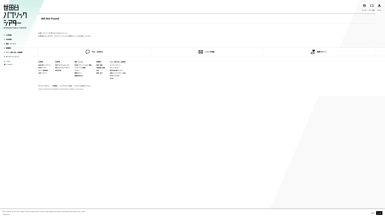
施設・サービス (11, 44)
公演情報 (9, 35)
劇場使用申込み (79, 75)
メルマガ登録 (209, 52)
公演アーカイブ (42, 73)
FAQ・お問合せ (97, 52)
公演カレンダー (42, 67)
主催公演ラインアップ (44, 65)
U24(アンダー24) (114, 75)
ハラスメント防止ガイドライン (82, 86)
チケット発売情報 (43, 70)
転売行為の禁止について (116, 70)
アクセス (379, 10)
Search (9, 61)
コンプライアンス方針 (66, 86)
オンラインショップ (12, 56)
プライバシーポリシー (44, 86)
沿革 (97, 70)
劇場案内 (8, 48)
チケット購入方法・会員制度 (14, 52)
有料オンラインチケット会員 (118, 73)
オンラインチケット (115, 65)
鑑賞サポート (322, 52)
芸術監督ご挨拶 (100, 67)
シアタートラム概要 (80, 67)
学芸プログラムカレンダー (62, 65)
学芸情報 (9, 39)
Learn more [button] (6, 214)
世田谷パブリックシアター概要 (83, 65)
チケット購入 (372, 10)
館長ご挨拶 (99, 65)
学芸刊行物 (58, 70)
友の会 (111, 78)
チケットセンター (115, 67)
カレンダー (364, 10)
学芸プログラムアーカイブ (62, 67)
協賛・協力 (99, 73)
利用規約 (55, 86)
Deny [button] (372, 213)
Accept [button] (379, 213)
